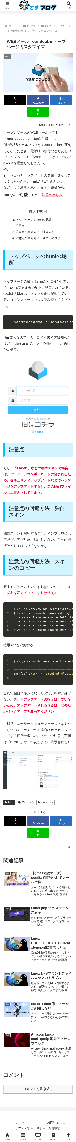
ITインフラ (28, 802)
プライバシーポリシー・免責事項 (38, 1128)
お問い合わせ (56, 1122)
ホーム (19, 1122)
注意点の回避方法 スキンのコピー (39, 238)
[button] (68, 750)
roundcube (47, 802)
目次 (32, 211)
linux (11, 802)
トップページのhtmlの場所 (33, 219)
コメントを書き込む (38, 1089)
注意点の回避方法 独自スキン (36, 232)
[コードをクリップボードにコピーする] (68, 320)
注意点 (20, 225)
